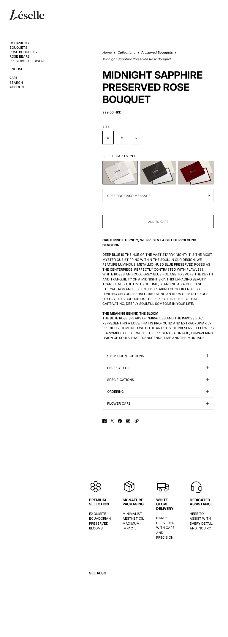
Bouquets (18, 47)
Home (107, 53)
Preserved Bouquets (157, 53)
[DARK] (158, 173)
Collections (126, 53)
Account (18, 87)
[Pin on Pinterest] (120, 421)
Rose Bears (20, 56)
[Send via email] (128, 421)
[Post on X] (112, 421)
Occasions (19, 43)
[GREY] (120, 173)
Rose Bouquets (23, 52)
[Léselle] (27, 15)
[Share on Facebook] (104, 421)
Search (16, 82)
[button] (136, 421)
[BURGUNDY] (196, 173)
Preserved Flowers (27, 61)
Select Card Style (119, 156)
